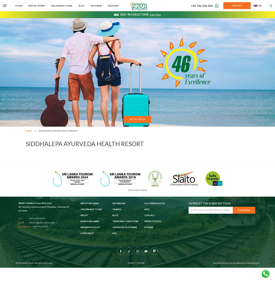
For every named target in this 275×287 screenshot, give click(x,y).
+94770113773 (40, 226)
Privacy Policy (152, 221)
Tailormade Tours (61, 5)
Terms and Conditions (125, 221)
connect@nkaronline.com (42, 222)
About (84, 215)
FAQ (114, 233)
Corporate (87, 233)
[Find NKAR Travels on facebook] (120, 251)
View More (155, 14)
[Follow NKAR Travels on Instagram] (137, 251)
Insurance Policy (90, 227)
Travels (116, 209)
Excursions (118, 203)
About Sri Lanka (89, 203)
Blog (82, 5)
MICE (146, 209)
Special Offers (36, 5)
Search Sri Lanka (89, 221)
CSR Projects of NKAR (124, 227)
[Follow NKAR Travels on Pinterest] (154, 251)
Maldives (113, 5)
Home (29, 131)
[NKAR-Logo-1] (139, 5)
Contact (149, 215)
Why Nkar (96, 5)
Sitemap (148, 227)
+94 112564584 (37, 218)
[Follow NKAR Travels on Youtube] (146, 251)
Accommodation (154, 203)
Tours (18, 5)
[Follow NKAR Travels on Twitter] (129, 251)
